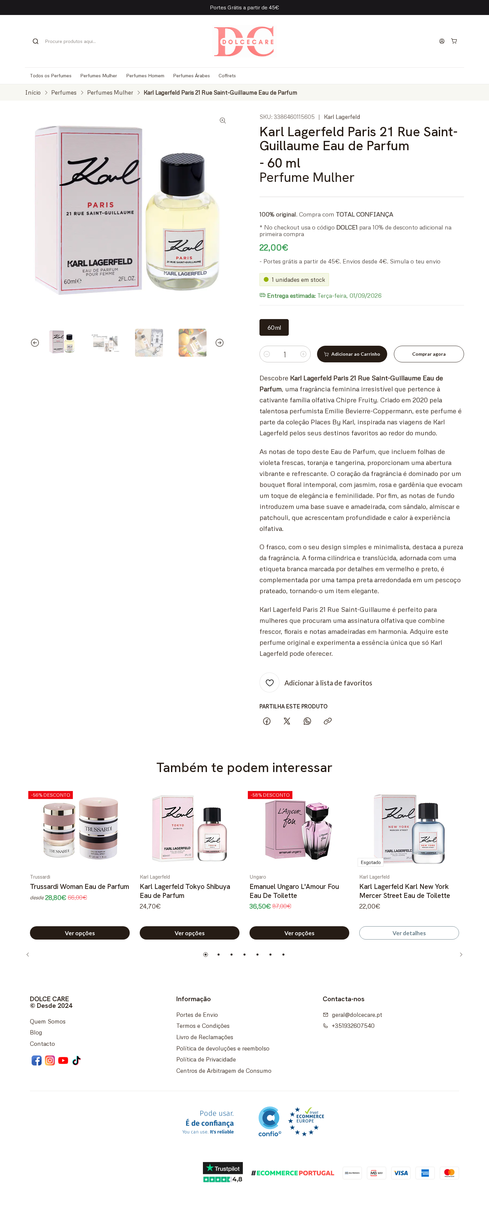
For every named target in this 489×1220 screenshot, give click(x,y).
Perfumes (64, 92)
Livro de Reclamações (204, 1036)
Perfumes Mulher (110, 92)
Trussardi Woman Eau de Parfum (79, 886)
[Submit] (35, 41)
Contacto (42, 1043)
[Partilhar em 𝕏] (287, 721)
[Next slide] (225, 343)
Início (33, 92)
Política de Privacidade (206, 1059)
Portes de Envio (197, 1014)
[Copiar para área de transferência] (328, 721)
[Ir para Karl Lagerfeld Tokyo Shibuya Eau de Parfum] (189, 829)
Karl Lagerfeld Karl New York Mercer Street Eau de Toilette (404, 891)
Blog (36, 1032)
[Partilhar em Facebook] (266, 721)
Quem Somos (48, 1021)
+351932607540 (353, 1025)
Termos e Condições (203, 1025)
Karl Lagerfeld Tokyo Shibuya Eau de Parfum (185, 891)
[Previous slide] (30, 343)
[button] (206, 955)
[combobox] (68, 41)
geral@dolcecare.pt (357, 1014)
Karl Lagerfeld (342, 117)
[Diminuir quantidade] (267, 354)
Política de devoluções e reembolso (222, 1048)
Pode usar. (208, 1122)
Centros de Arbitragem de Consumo (223, 1070)
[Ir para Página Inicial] (244, 41)
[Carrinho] (454, 41)
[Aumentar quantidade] (303, 354)
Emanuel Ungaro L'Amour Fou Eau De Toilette (294, 891)
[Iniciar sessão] (442, 41)
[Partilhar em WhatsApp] (307, 721)
